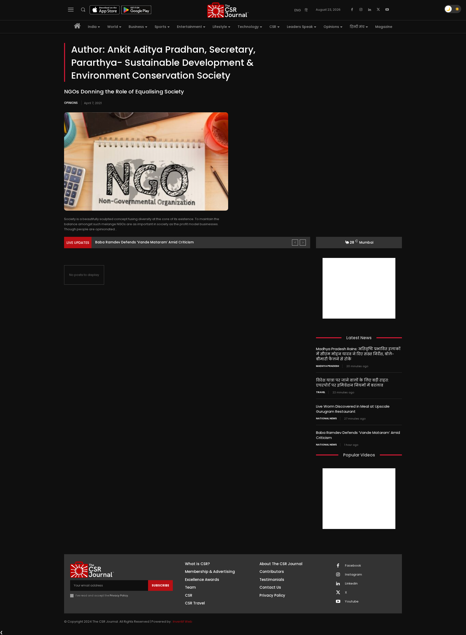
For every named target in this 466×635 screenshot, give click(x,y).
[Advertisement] (359, 288)
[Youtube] (387, 9)
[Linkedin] (369, 9)
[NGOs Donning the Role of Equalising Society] (146, 161)
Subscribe (160, 585)
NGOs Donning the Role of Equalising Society (124, 91)
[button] (83, 9)
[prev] (295, 242)
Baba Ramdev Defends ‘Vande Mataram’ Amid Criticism (144, 242)
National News (326, 418)
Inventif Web (182, 621)
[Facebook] (352, 9)
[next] (303, 242)
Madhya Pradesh (327, 366)
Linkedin (351, 583)
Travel (320, 392)
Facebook (353, 565)
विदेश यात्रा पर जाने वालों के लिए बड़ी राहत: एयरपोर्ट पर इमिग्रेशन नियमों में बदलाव (352, 383)
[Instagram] (361, 9)
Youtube (351, 601)
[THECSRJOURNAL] (228, 10)
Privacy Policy (119, 595)
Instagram (353, 574)
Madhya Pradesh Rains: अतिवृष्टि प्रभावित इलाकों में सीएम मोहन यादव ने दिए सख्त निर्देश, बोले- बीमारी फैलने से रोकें (358, 354)
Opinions (71, 103)
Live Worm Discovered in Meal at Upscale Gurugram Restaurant (353, 409)
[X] (378, 9)
